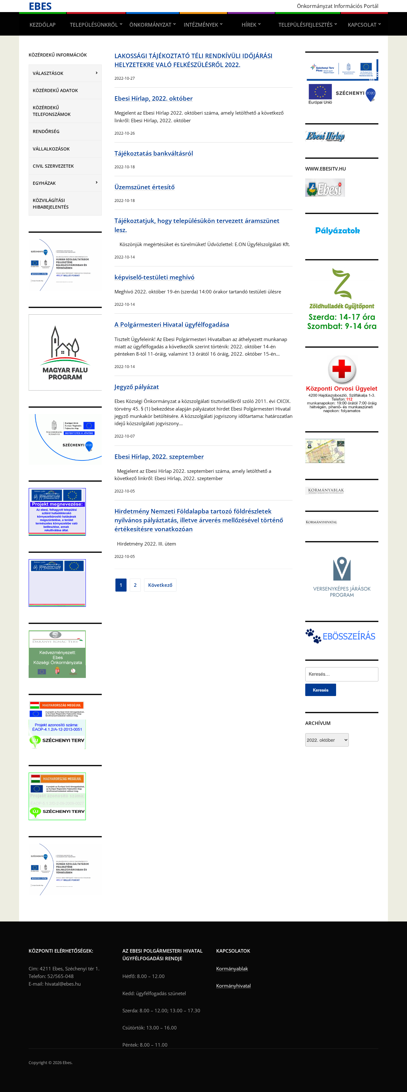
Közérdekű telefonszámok (52, 110)
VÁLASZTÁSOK (48, 73)
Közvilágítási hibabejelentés (51, 203)
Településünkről (94, 24)
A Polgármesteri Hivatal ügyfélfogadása (171, 324)
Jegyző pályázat (136, 387)
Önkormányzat (150, 24)
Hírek (249, 24)
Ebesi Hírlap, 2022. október (153, 98)
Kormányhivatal (233, 985)
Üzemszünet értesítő (144, 187)
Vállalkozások (51, 149)
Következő (160, 585)
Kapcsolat (362, 24)
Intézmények (201, 24)
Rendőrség (46, 131)
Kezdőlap (43, 24)
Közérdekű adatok (55, 90)
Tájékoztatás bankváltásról (153, 153)
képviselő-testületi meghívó (154, 277)
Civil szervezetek (53, 166)
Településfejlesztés (306, 24)
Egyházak (44, 183)
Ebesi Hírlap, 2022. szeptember (159, 456)
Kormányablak (232, 968)
